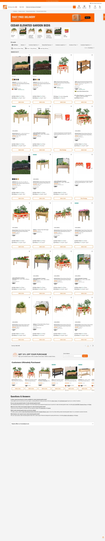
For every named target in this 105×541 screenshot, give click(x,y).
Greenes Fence (83, 404)
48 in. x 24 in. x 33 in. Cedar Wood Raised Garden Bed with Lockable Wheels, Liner (31, 411)
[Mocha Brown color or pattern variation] (16, 79)
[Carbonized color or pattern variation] (14, 79)
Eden (90, 404)
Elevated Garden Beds (41, 11)
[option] (93, 345)
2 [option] (90, 345)
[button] (89, 47)
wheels (65, 415)
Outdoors (15, 11)
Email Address (66, 353)
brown (56, 400)
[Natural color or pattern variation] (13, 79)
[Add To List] (29, 55)
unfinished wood (63, 400)
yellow (52, 400)
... (11, 11)
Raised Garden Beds (30, 11)
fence (76, 415)
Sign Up (85, 355)
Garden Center (21, 11)
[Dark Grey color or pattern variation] (18, 79)
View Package (63, 149)
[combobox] (49, 7)
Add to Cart (21, 102)
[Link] (21, 79)
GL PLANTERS (76, 404)
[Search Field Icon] (74, 7)
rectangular (42, 408)
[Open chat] (104, 17)
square (49, 408)
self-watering (70, 415)
